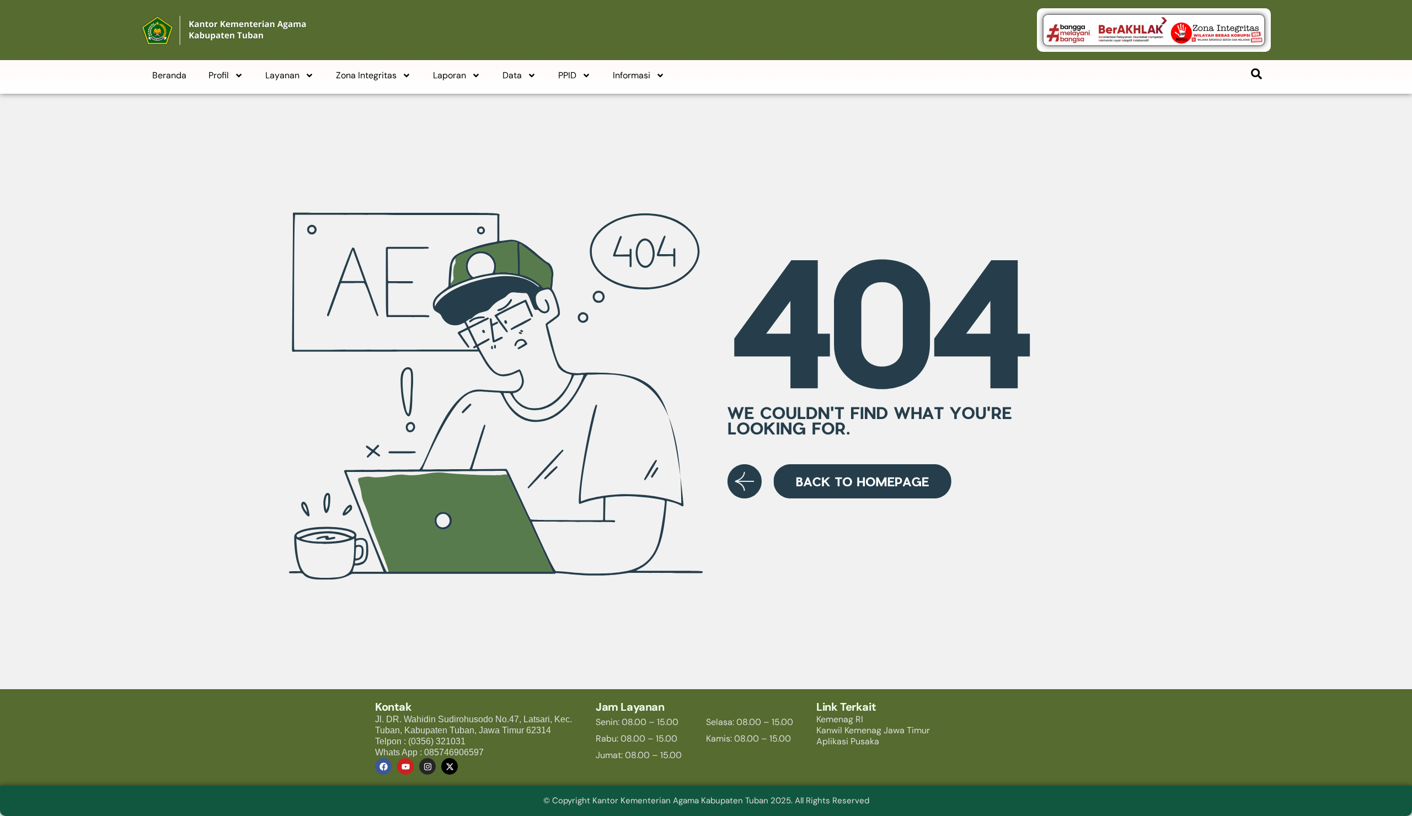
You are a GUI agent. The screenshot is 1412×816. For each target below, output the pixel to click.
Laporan (449, 75)
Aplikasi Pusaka (847, 741)
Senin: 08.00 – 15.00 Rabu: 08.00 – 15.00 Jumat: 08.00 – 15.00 (639, 738)
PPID (567, 75)
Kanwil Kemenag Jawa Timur (873, 730)
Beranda (169, 75)
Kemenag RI (839, 719)
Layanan (282, 75)
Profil (218, 75)
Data (512, 75)
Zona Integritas (366, 75)
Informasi (631, 75)
